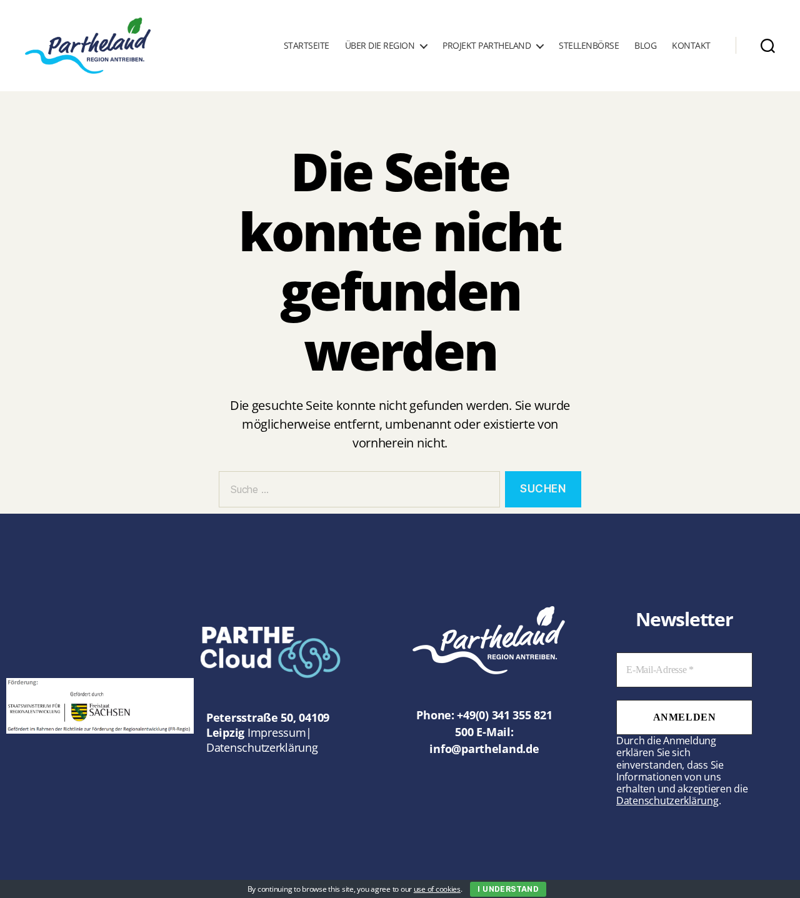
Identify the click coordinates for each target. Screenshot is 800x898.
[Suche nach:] (357, 492)
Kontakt (691, 46)
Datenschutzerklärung (262, 747)
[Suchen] (768, 45)
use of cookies (437, 889)
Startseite (306, 46)
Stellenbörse (589, 46)
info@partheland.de (484, 748)
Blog (645, 46)
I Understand (508, 889)
